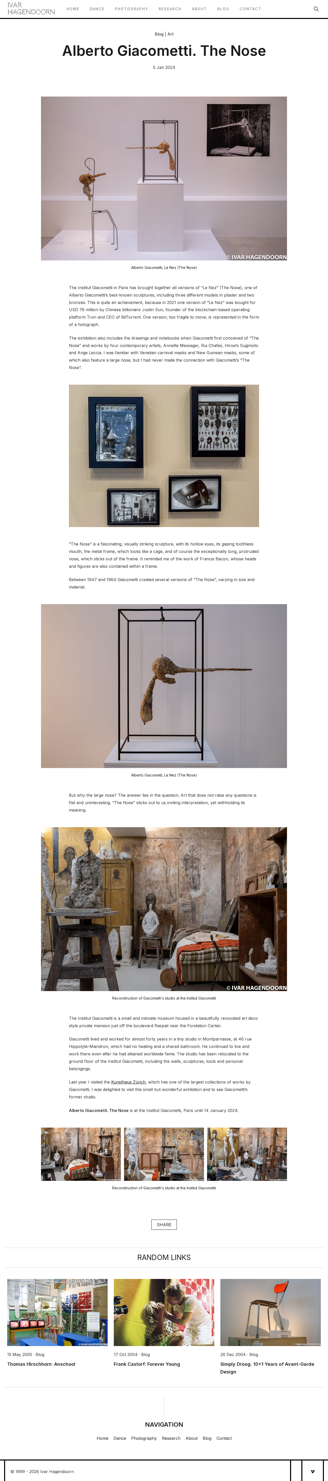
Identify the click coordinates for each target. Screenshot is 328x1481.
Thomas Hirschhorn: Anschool (41, 1364)
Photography (131, 9)
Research (170, 9)
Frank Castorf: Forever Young (147, 1364)
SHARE (164, 1224)
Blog (223, 9)
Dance (97, 9)
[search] (316, 9)
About (199, 9)
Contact (250, 9)
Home (73, 9)
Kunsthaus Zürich (128, 1082)
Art (170, 34)
